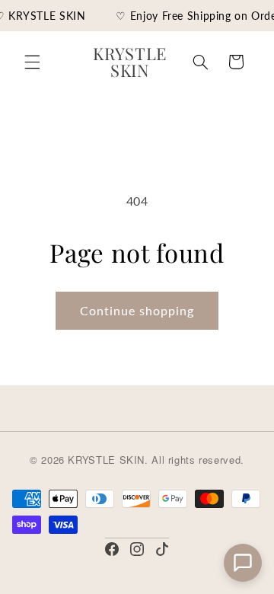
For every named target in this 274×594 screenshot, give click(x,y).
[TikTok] (162, 549)
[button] (31, 61)
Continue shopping (137, 310)
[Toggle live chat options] (243, 563)
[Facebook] (112, 549)
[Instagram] (137, 549)
